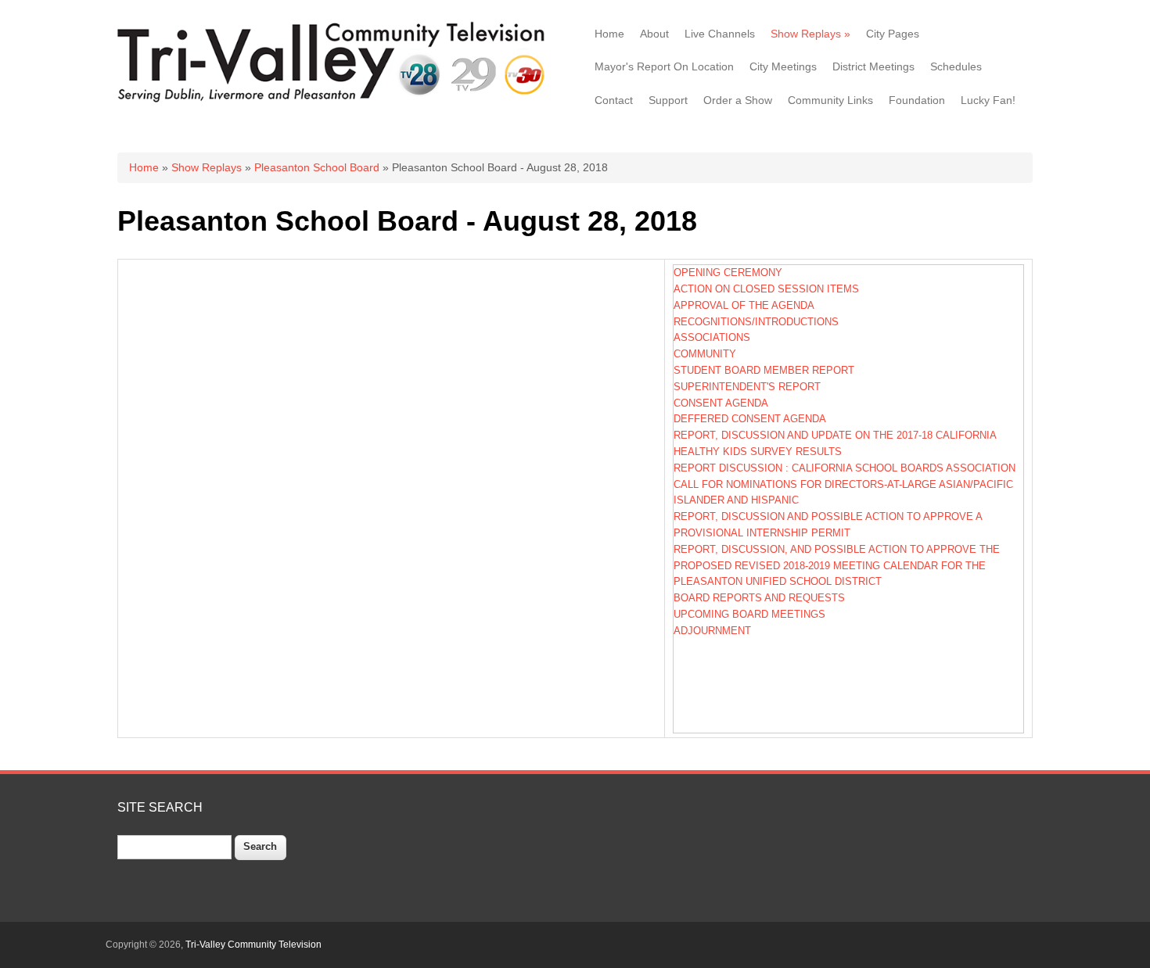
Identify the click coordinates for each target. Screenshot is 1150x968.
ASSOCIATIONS (712, 337)
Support (668, 100)
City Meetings (783, 66)
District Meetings (873, 66)
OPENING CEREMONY (728, 272)
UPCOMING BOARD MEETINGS (749, 614)
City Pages (892, 33)
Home (609, 33)
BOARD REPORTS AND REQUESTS (759, 598)
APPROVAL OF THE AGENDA (744, 305)
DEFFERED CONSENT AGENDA (750, 419)
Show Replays (810, 33)
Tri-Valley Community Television (253, 944)
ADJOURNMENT (712, 630)
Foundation (917, 100)
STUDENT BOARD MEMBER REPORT (764, 370)
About (654, 33)
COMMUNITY (705, 354)
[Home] (334, 101)
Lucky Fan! (988, 100)
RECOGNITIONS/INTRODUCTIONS (756, 322)
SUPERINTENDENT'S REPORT (747, 387)
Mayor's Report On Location (664, 66)
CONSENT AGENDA (721, 403)
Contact (614, 100)
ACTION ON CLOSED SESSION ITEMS (766, 289)
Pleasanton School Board (316, 167)
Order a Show (737, 100)
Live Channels (720, 33)
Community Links (830, 100)
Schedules (956, 66)
